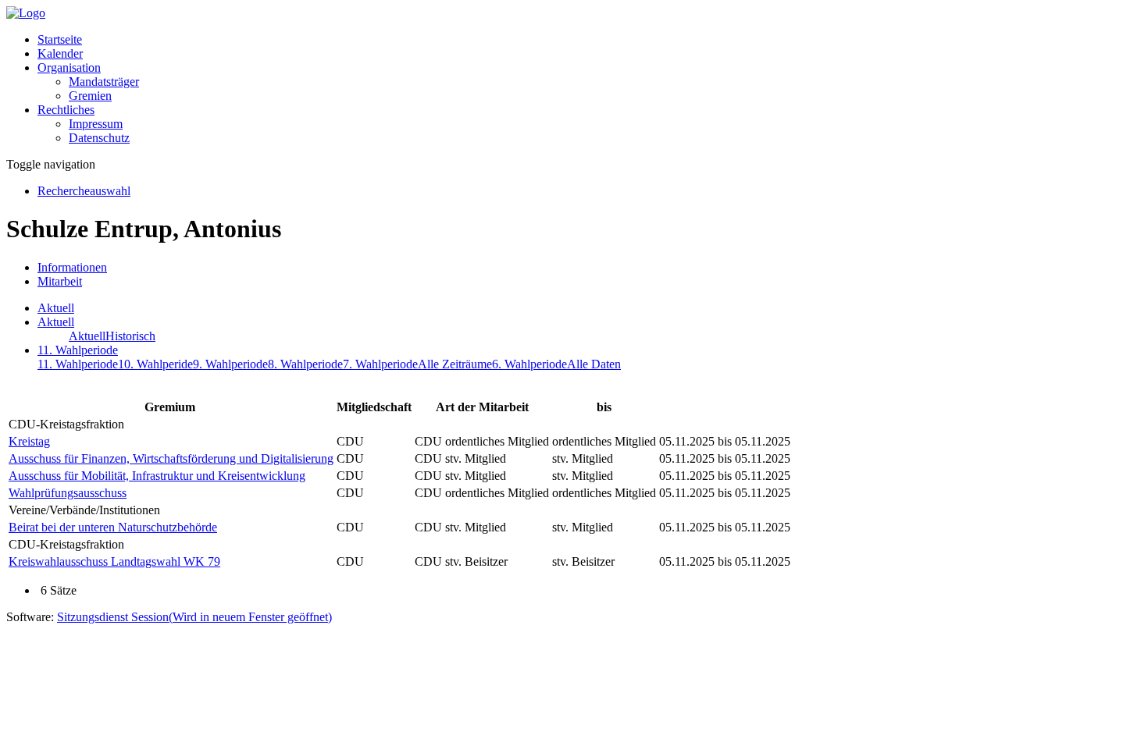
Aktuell (55, 307)
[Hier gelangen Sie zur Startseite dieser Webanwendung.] (25, 13)
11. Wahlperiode (77, 364)
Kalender (60, 53)
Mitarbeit (59, 281)
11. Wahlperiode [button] (77, 350)
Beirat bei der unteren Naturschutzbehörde (113, 527)
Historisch (130, 336)
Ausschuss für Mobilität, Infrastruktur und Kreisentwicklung (157, 475)
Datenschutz (99, 137)
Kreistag (29, 441)
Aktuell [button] (55, 322)
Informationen (72, 267)
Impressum (96, 123)
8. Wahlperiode (305, 364)
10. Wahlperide (155, 364)
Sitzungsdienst (194, 616)
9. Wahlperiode (230, 364)
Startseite (59, 39)
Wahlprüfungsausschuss (68, 492)
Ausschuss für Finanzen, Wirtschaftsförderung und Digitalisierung (171, 458)
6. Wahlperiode (529, 364)
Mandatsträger (104, 81)
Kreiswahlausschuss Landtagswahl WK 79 (114, 561)
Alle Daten (594, 364)
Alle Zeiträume (455, 364)
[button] (69, 67)
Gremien (90, 95)
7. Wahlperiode (380, 364)
